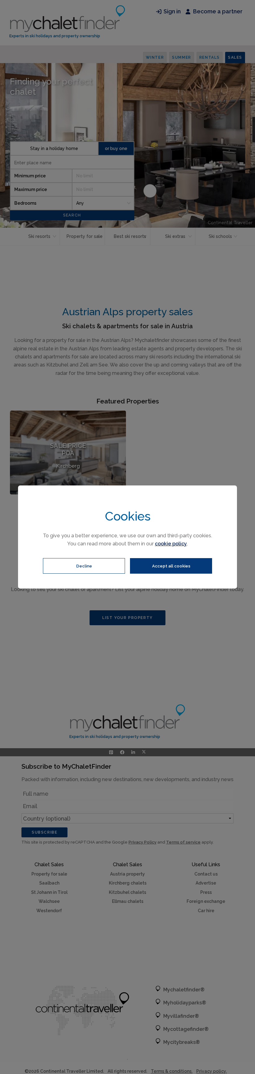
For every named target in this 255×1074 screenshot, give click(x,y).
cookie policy (171, 544)
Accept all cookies (171, 565)
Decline (84, 565)
